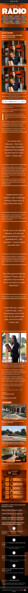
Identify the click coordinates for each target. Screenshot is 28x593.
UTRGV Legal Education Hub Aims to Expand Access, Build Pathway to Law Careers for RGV (14, 433)
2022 (6, 389)
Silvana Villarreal (6, 39)
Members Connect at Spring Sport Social (12, 510)
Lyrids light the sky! (14, 580)
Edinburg (10, 460)
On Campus (18, 460)
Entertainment (10, 32)
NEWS (17, 389)
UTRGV (20, 389)
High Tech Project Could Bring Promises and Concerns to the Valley (14, 412)
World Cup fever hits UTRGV (9, 397)
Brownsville (4, 32)
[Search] (21, 29)
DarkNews (20, 590)
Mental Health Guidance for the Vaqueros (14, 454)
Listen (24, 29)
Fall (14, 389)
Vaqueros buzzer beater (8, 393)
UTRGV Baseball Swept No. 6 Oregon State (12, 513)
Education (10, 439)
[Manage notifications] (25, 590)
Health (14, 460)
